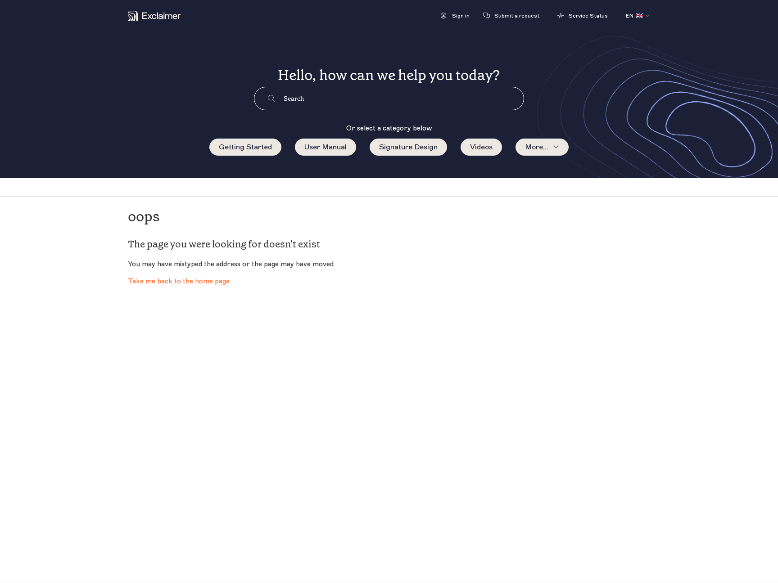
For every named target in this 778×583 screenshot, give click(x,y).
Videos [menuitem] (481, 147)
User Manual (325, 147)
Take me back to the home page (179, 281)
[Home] (154, 16)
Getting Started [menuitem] (245, 147)
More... (536, 147)
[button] (455, 16)
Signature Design (408, 147)
